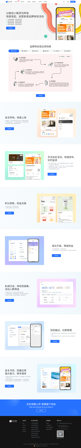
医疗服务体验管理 (34, 435)
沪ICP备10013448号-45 (54, 444)
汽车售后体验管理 (34, 423)
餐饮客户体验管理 (34, 429)
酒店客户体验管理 (34, 427)
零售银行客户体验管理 (35, 437)
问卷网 (47, 423)
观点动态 (24, 431)
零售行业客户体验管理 (35, 431)
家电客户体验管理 (34, 433)
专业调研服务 (48, 425)
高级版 (24, 427)
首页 (23, 423)
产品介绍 (24, 425)
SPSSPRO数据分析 (49, 427)
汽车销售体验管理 (34, 425)
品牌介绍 (24, 429)
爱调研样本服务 (49, 429)
